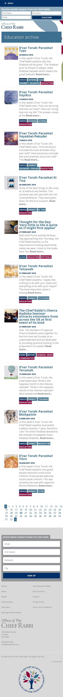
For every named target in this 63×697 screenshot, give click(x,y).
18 (21, 509)
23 (45, 509)
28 (11, 513)
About (4, 586)
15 (6, 509)
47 (45, 516)
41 (16, 516)
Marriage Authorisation (11, 612)
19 (25, 509)
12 (51, 506)
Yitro (41, 491)
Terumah (43, 399)
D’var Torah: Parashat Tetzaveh (36, 267)
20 (30, 509)
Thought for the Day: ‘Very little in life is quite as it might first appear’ (38, 225)
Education (47, 83)
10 (41, 506)
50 (59, 516)
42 (21, 516)
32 (30, 513)
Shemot (32, 165)
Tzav (41, 79)
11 (46, 506)
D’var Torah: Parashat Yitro (36, 457)
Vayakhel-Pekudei (29, 168)
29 (16, 513)
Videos (23, 79)
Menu (10, 3)
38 (59, 513)
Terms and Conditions (42, 607)
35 (45, 513)
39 (6, 516)
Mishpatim (44, 443)
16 (11, 509)
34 (40, 513)
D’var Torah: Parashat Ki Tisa (38, 179)
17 (16, 509)
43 (25, 516)
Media (4, 596)
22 (40, 509)
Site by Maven (57, 662)
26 (59, 509)
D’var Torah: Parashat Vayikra (36, 93)
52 (11, 519)
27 (6, 513)
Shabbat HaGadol (29, 83)
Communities (26, 358)
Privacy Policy (38, 602)
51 (6, 519)
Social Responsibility (42, 586)
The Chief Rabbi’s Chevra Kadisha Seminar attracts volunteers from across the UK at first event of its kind (38, 316)
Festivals (46, 257)
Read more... (43, 74)
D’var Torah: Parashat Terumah (36, 368)
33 (35, 513)
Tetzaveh (43, 298)
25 (54, 509)
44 (30, 516)
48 (50, 516)
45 (35, 516)
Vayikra (32, 79)
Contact (36, 596)
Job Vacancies (39, 591)
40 (11, 516)
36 (50, 513)
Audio (22, 257)
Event (22, 354)
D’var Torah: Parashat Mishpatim (36, 412)
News (3, 591)
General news (45, 354)
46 (40, 516)
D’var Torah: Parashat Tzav (36, 49)
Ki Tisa (41, 209)
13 (56, 506)
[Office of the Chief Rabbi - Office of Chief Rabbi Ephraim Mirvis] (12, 27)
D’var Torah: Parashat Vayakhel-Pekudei (36, 134)
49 (54, 516)
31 (25, 513)
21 (35, 509)
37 (54, 513)
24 (50, 509)
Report (31, 354)
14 (60, 506)
